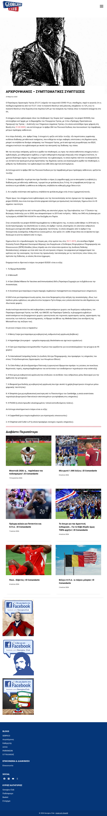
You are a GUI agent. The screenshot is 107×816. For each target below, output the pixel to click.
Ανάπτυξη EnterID (62, 813)
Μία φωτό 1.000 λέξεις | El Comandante (78, 471)
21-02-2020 (20, 127)
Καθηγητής (7, 743)
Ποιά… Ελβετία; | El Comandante (24, 580)
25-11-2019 (71, 241)
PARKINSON (8, 751)
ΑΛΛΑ (5, 747)
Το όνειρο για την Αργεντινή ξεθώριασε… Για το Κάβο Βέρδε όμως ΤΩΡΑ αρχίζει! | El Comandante (77, 527)
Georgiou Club (8, 790)
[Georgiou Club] (12, 6)
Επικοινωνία (8, 765)
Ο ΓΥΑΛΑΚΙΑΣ (8, 754)
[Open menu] (101, 6)
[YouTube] (13, 779)
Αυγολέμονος (8, 739)
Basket (5, 797)
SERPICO (6, 736)
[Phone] (17, 779)
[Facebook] (4, 779)
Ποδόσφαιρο (8, 793)
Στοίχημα (6, 801)
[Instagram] (9, 779)
